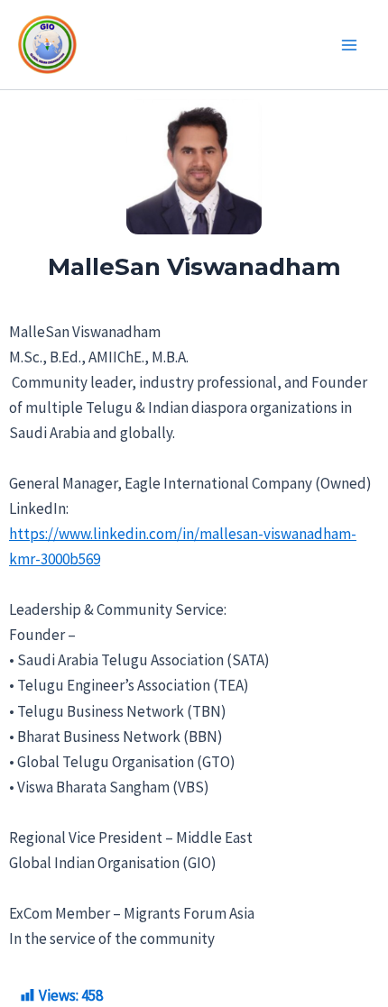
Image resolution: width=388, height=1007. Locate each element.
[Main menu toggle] (350, 45)
